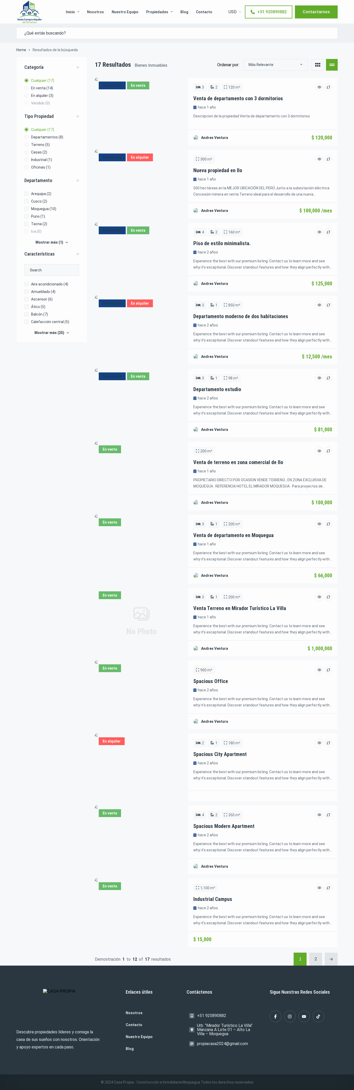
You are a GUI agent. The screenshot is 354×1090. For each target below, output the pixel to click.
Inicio (70, 12)
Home (21, 50)
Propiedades (157, 12)
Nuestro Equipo (125, 12)
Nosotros (95, 12)
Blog (184, 12)
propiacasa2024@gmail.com (222, 1043)
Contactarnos (316, 11)
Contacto (204, 12)
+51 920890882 (272, 11)
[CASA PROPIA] (29, 12)
